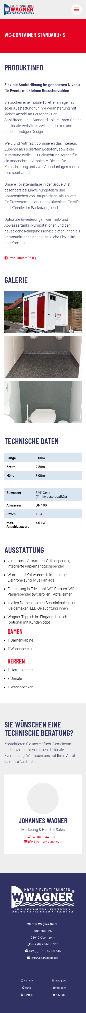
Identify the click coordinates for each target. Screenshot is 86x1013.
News (28, 987)
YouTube (60, 995)
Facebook (60, 987)
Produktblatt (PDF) (22, 258)
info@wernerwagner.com (44, 841)
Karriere (28, 980)
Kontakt (28, 995)
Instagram (60, 980)
